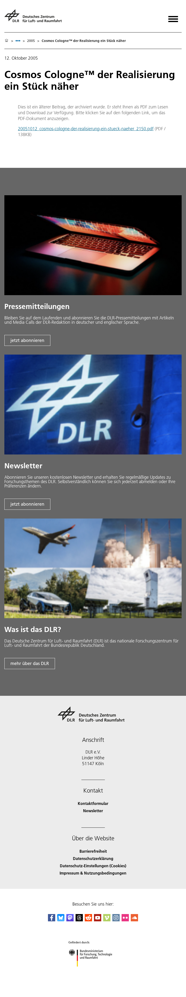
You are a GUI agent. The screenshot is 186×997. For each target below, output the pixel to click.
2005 (31, 40)
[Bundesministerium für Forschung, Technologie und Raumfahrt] (93, 971)
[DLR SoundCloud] (134, 920)
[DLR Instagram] (116, 920)
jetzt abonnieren (27, 340)
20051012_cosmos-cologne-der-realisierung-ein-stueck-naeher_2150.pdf (86, 128)
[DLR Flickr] (125, 920)
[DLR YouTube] (97, 920)
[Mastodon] (70, 920)
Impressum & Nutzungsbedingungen (93, 872)
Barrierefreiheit (93, 851)
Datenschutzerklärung (93, 858)
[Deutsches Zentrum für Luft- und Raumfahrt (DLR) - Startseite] (35, 17)
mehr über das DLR (29, 663)
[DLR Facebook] (51, 920)
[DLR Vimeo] (106, 920)
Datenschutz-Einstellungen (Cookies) (93, 865)
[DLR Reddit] (88, 920)
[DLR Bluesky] (60, 920)
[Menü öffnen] (173, 17)
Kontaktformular (93, 803)
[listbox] (18, 41)
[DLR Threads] (79, 920)
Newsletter (93, 810)
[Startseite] (6, 40)
